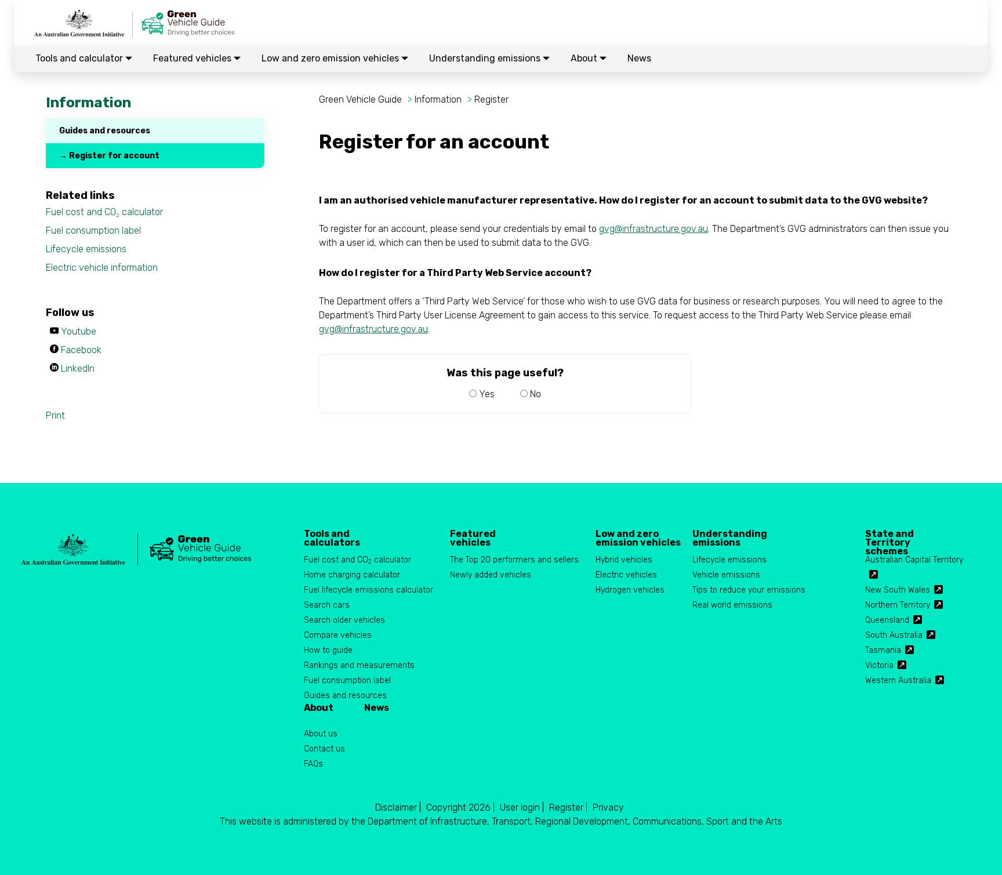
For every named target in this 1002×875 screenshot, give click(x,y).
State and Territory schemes (889, 538)
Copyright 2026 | (460, 807)
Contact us (324, 749)
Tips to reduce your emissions (748, 590)
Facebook (81, 349)
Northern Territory (897, 605)
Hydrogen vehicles (630, 590)
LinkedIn (78, 368)
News (639, 58)
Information (438, 99)
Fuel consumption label (93, 230)
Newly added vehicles (490, 575)
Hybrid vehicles (624, 560)
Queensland (887, 620)
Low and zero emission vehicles (331, 58)
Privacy (608, 807)
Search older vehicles (344, 620)
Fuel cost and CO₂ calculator (104, 211)
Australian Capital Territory (914, 560)
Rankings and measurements (359, 665)
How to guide (328, 650)
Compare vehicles (338, 635)
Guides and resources (104, 131)
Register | (568, 807)
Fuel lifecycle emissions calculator (368, 590)
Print (55, 415)
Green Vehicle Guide (360, 99)
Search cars (327, 605)
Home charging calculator (352, 575)
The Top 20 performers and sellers (514, 560)
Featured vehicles (193, 58)
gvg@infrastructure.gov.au (653, 228)
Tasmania (883, 650)
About (585, 58)
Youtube (78, 331)
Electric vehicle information (102, 267)
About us (320, 734)
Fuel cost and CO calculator (357, 560)
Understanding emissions (486, 58)
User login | (522, 807)
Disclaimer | (398, 807)
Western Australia (898, 680)
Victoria (879, 665)
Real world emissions (732, 605)
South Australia (894, 635)
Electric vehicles (626, 575)
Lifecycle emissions (86, 249)
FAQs (313, 764)
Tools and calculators (332, 538)
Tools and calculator (80, 58)
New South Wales (897, 590)
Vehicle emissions (726, 575)
